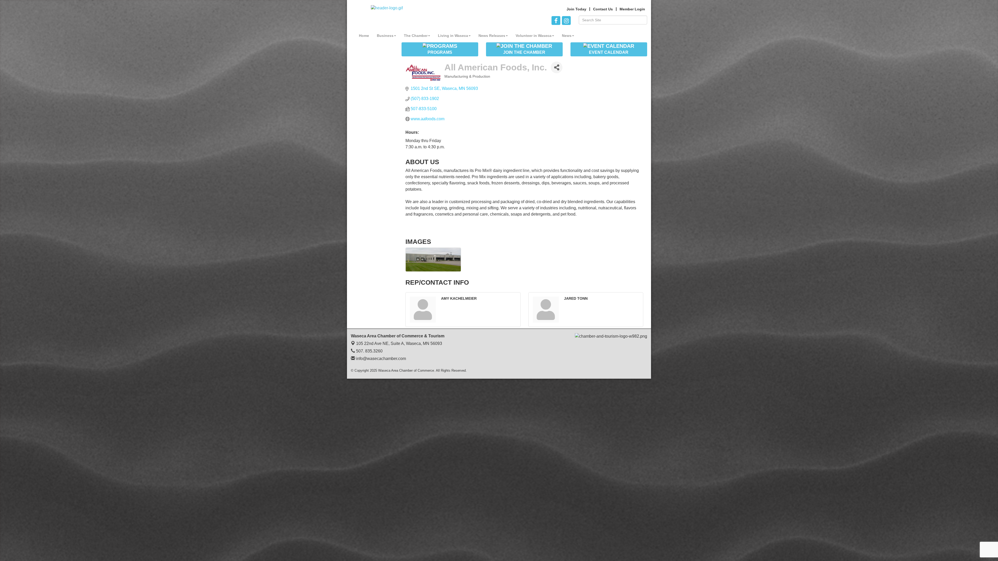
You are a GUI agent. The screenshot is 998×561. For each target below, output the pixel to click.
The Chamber (416, 36)
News (567, 36)
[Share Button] (556, 67)
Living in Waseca (453, 36)
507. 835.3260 (369, 351)
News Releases (491, 36)
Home (364, 36)
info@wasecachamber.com (380, 358)
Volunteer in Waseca (533, 36)
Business (385, 36)
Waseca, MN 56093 (399, 343)
